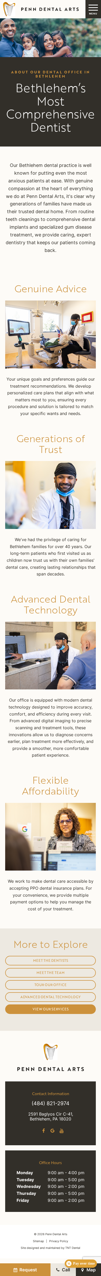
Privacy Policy (58, 1241)
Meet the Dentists (50, 960)
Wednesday (29, 1187)
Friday (23, 1201)
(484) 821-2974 (50, 1103)
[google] (52, 1131)
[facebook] (43, 1131)
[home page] (40, 9)
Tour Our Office (50, 984)
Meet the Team (50, 972)
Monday (25, 1173)
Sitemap (38, 1241)
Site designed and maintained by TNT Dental (50, 1248)
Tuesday (25, 1180)
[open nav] (93, 9)
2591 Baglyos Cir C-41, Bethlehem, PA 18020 (50, 1116)
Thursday (26, 1194)
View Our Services (51, 1009)
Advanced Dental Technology (50, 997)
